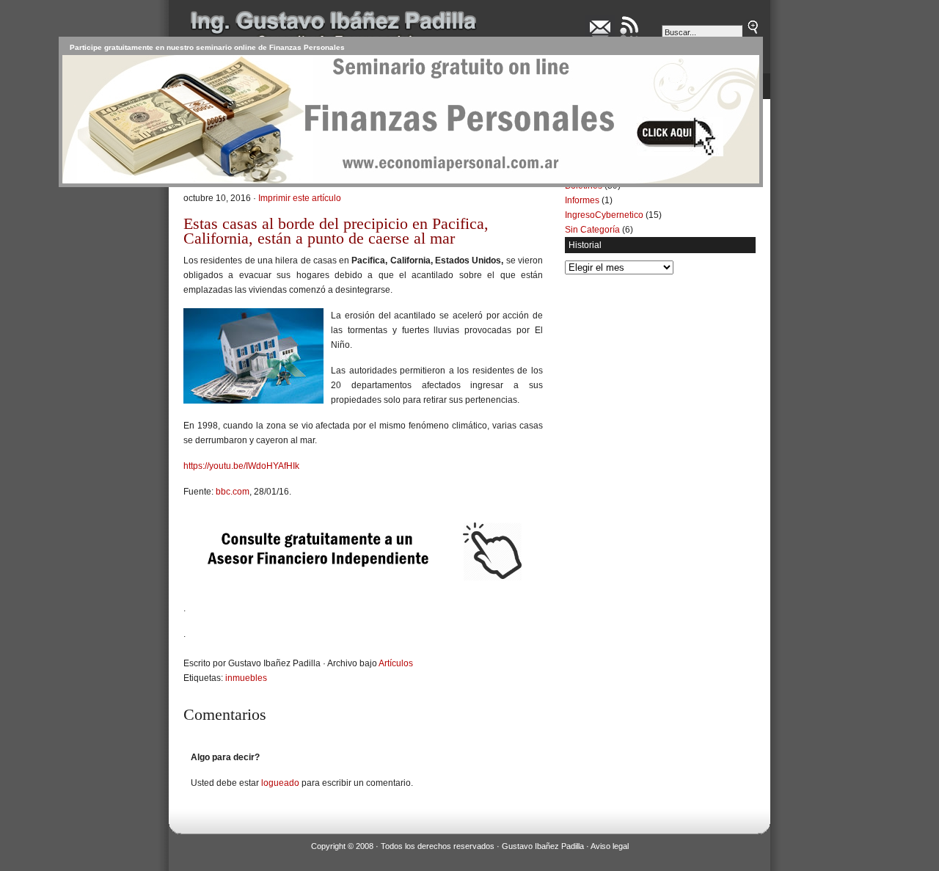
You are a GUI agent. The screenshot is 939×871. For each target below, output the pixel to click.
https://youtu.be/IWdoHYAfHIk (241, 466)
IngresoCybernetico (604, 215)
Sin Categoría (592, 230)
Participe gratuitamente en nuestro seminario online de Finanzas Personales (207, 47)
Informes (582, 200)
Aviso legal (610, 846)
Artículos (396, 663)
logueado (280, 783)
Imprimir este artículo (299, 198)
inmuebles (246, 678)
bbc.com (232, 491)
